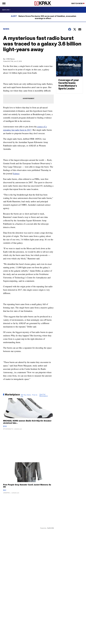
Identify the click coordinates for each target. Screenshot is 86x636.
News (6, 29)
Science (16, 173)
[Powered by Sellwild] (50, 528)
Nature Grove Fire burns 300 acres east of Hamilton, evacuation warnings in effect (47, 17)
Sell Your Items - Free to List (29, 395)
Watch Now (77, 3)
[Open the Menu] (4, 3)
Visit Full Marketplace (43, 395)
